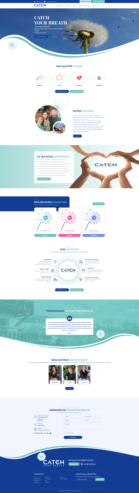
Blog (98, 5)
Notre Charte (87, 5)
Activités (75, 5)
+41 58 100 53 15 (41, 425)
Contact (103, 5)
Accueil (52, 5)
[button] (67, 5)
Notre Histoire (59, 5)
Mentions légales (63, 478)
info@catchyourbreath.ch (44, 430)
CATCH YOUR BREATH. (66, 490)
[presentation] (32, 221)
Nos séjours (67, 5)
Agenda (80, 5)
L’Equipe (93, 5)
